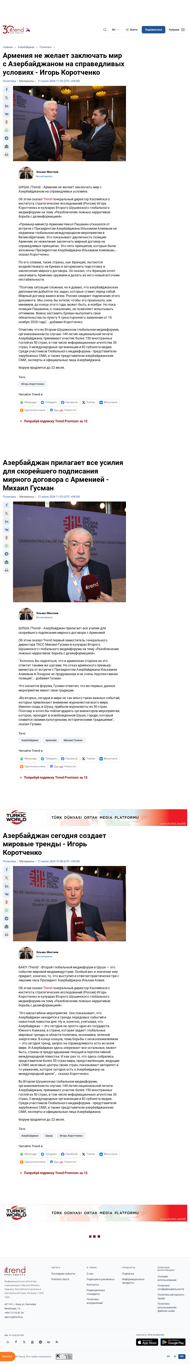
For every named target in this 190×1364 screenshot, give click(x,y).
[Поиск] (105, 29)
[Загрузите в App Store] (147, 1342)
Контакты (93, 1284)
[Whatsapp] (7, 1342)
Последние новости (63, 1273)
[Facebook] (16, 1342)
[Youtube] (32, 1342)
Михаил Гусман (73, 740)
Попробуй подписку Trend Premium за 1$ (55, 421)
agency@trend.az (13, 1317)
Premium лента (60, 1279)
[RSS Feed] (56, 1342)
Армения (51, 740)
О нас (90, 1273)
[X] (24, 1342)
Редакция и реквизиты (100, 1279)
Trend (47, 199)
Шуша (49, 1135)
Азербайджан (29, 740)
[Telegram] (40, 1342)
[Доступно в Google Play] (173, 1342)
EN (168, 1356)
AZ (175, 1356)
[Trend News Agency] (14, 1271)
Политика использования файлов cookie (167, 1307)
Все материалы (44, 176)
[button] (6, 89)
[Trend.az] (16, 30)
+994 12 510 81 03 (14, 1312)
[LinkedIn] (48, 1342)
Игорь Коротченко (32, 383)
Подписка (128, 1273)
